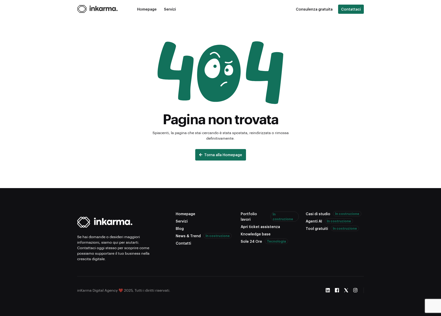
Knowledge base (256, 234)
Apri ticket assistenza (260, 226)
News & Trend (203, 236)
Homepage (147, 9)
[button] (314, 9)
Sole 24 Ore (263, 241)
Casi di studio (332, 214)
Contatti (183, 243)
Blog (180, 228)
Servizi (170, 9)
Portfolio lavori (267, 216)
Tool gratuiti (331, 228)
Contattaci (351, 9)
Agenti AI (328, 221)
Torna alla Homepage (223, 154)
